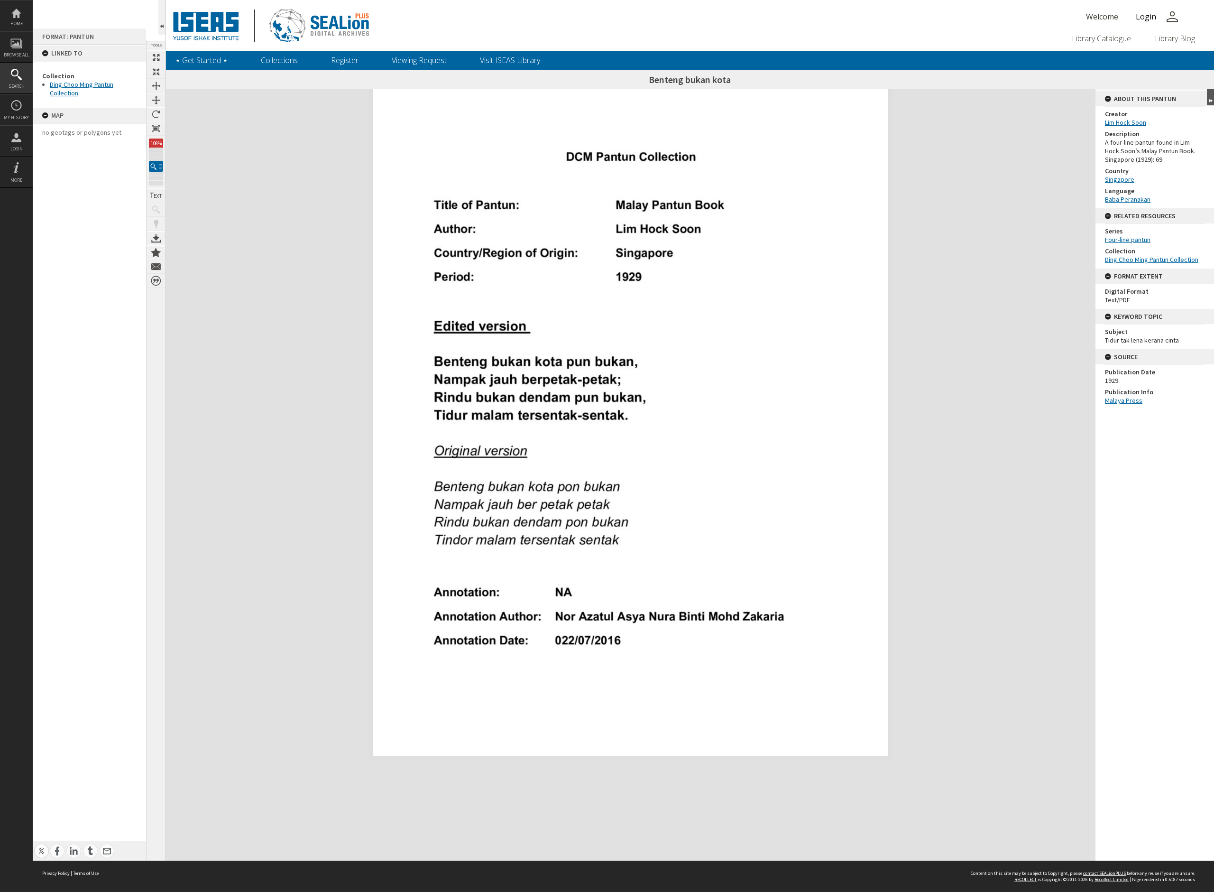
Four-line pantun (1127, 239)
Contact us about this (156, 267)
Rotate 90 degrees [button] (156, 114)
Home (16, 23)
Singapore (1119, 179)
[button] (156, 166)
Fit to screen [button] (156, 72)
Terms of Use (86, 873)
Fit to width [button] (156, 86)
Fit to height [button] (156, 100)
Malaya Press (1123, 400)
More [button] (16, 180)
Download (156, 238)
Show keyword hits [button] (156, 210)
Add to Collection (156, 252)
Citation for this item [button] (156, 281)
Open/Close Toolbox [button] (162, 17)
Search (17, 86)
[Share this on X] (41, 846)
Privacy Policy (56, 873)
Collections (279, 60)
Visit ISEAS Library (510, 60)
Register (345, 60)
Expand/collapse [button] (1210, 97)
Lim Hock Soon (1125, 122)
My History (16, 117)
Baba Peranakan (1127, 199)
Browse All (16, 55)
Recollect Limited (1111, 879)
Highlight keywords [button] (156, 224)
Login (16, 149)
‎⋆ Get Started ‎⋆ (201, 60)
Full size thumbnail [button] (156, 57)
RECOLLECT (1025, 879)
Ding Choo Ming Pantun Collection (1151, 259)
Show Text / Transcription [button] (156, 195)
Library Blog (1175, 38)
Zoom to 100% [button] (156, 128)
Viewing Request (419, 60)
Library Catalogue (1101, 38)
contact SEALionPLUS (1104, 873)
